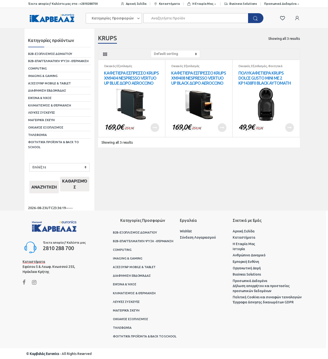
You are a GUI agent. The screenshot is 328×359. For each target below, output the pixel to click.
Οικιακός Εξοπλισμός (118, 66)
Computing (37, 68)
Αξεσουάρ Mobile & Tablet (49, 83)
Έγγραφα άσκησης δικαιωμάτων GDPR (263, 302)
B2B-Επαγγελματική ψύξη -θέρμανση (58, 61)
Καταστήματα (169, 3)
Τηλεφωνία (37, 134)
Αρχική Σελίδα (136, 3)
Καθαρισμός (74, 184)
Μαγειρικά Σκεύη (41, 120)
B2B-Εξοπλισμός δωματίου (50, 53)
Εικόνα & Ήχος (39, 98)
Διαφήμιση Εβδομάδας (47, 90)
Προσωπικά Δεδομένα (280, 3)
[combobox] (195, 18)
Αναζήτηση (44, 187)
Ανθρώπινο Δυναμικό (249, 255)
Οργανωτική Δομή (247, 268)
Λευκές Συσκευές (41, 112)
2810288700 (89, 3)
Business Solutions (243, 3)
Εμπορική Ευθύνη (246, 262)
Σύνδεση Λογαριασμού (198, 237)
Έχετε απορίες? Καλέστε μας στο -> (54, 3)
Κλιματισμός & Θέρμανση (49, 105)
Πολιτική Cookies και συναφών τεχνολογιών (267, 297)
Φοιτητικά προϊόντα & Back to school (260, 68)
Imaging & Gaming (43, 75)
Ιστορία (239, 249)
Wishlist (186, 231)
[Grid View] (105, 54)
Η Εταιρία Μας (202, 3)
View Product (155, 127)
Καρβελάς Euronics (44, 354)
